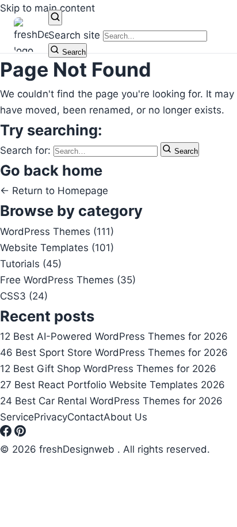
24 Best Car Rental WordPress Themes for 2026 (111, 401)
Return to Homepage (54, 190)
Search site (74, 35)
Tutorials (31, 264)
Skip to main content (47, 8)
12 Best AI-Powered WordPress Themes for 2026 (114, 336)
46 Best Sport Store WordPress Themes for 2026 (114, 352)
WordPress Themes (57, 231)
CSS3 (24, 296)
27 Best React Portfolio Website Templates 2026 (112, 384)
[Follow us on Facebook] (7, 433)
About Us (125, 417)
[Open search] (55, 17)
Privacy (50, 417)
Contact (85, 417)
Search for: (26, 150)
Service (17, 417)
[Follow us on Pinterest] (20, 433)
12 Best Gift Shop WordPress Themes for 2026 (108, 368)
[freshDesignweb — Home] (31, 34)
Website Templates (57, 247)
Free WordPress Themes (68, 280)
